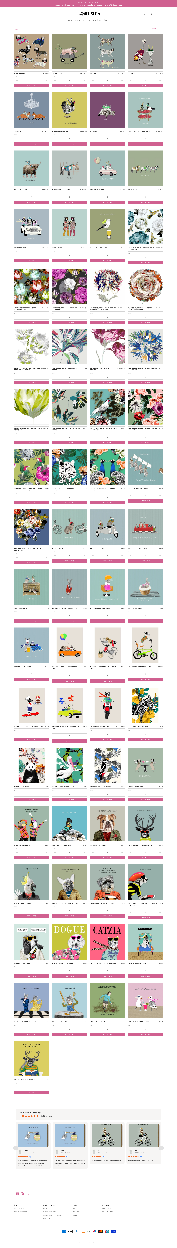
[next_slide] (161, 1148)
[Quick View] (46, 66)
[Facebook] (17, 1193)
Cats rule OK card (59, 1022)
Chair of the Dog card (137, 963)
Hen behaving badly (60, 131)
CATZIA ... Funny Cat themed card (103, 963)
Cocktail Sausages (135, 787)
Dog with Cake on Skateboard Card (28, 727)
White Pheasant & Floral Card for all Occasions (104, 429)
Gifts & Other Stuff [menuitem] (99, 20)
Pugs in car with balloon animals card (66, 727)
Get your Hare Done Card (100, 608)
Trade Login (158, 14)
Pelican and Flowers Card (63, 787)
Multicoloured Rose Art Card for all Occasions (140, 309)
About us (76, 1208)
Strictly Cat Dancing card (25, 1022)
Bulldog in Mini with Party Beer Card (65, 667)
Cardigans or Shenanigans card (65, 903)
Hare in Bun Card (135, 608)
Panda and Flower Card (24, 787)
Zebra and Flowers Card (138, 727)
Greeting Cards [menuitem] (75, 20)
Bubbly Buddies (58, 248)
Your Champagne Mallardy (139, 131)
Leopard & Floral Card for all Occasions (64, 489)
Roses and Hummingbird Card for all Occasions (142, 249)
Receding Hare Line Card (138, 488)
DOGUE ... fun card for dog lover (65, 963)
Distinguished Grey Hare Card (64, 608)
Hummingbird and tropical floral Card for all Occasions (28, 489)
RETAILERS (46, 1218)
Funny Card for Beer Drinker (102, 903)
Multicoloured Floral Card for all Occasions (142, 429)
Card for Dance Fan (22, 845)
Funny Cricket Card (22, 963)
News (75, 1215)
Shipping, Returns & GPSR (52, 1215)
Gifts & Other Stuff (21, 1212)
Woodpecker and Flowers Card (103, 787)
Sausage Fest (19, 73)
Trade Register (107, 1212)
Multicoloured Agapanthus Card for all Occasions (143, 369)
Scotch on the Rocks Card (62, 845)
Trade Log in (106, 1208)
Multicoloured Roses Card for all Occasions (64, 309)
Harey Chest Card (21, 608)
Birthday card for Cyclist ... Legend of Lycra (142, 904)
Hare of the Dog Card (22, 666)
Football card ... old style (100, 1022)
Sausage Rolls (20, 248)
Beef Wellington (21, 189)
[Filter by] (16, 29)
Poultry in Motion (97, 189)
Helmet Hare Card (59, 548)
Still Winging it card (22, 903)
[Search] (145, 14)
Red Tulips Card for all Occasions (99, 369)
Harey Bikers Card (97, 548)
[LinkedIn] (27, 1193)
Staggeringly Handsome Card (140, 845)
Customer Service (49, 1212)
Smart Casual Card (98, 845)
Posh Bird (132, 73)
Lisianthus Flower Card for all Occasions (27, 429)
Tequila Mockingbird (98, 248)
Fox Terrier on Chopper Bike (139, 666)
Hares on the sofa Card (137, 548)
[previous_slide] (15, 1148)
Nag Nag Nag (133, 189)
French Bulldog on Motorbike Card (104, 727)
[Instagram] (22, 1193)
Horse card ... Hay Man (61, 189)
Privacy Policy (48, 1208)
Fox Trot (17, 131)
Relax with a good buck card (26, 1080)
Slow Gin (93, 131)
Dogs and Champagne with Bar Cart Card (104, 667)
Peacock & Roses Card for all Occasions (102, 489)
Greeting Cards (19, 1208)
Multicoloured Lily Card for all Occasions (65, 369)
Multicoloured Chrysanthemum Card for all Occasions (103, 309)
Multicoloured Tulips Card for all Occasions (26, 309)
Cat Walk (93, 73)
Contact (76, 1212)
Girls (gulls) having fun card (140, 1022)
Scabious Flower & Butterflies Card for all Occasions (27, 369)
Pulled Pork (57, 73)
